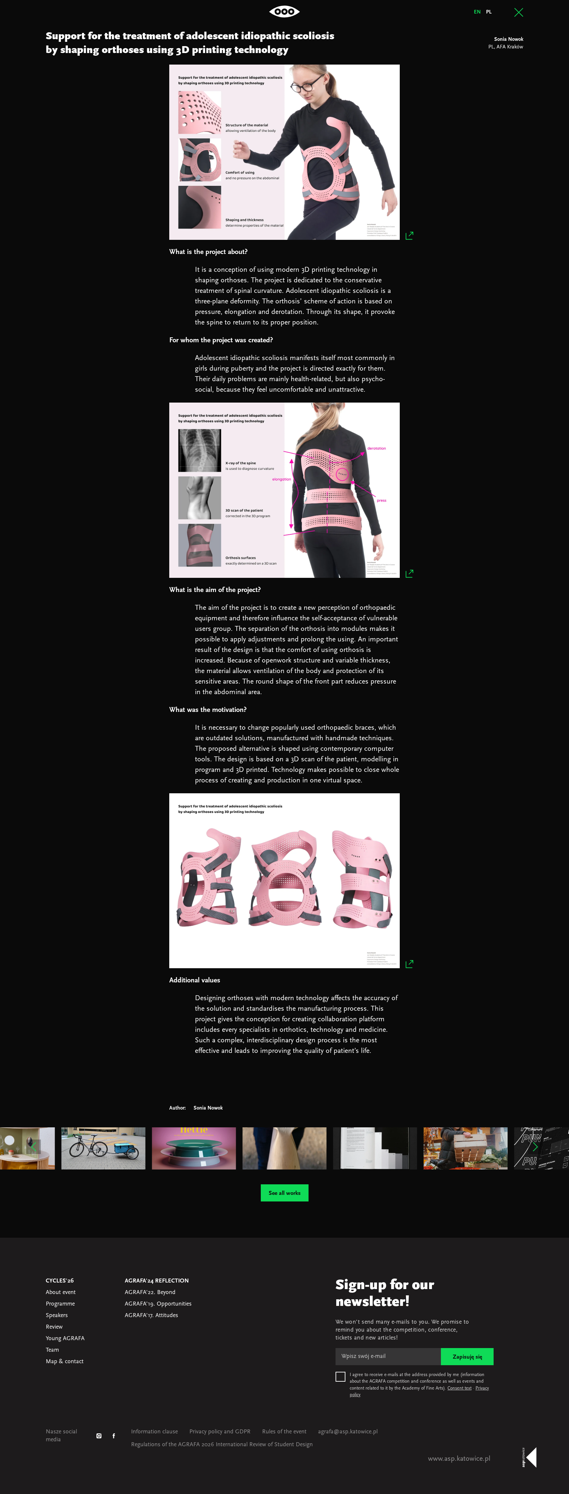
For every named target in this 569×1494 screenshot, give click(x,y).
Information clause (154, 1432)
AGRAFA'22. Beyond (150, 1293)
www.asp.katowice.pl (459, 1459)
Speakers (57, 1316)
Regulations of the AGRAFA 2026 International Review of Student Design (222, 1445)
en (477, 12)
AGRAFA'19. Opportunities (158, 1304)
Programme (60, 1304)
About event (61, 1293)
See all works (285, 1194)
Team (52, 1350)
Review (54, 1327)
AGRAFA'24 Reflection (157, 1281)
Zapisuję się (467, 1357)
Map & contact (65, 1362)
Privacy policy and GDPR (220, 1432)
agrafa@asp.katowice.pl (348, 1432)
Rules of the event (284, 1432)
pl (489, 12)
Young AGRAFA (65, 1339)
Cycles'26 (60, 1281)
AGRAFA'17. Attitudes (151, 1316)
